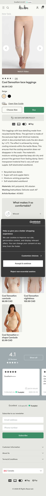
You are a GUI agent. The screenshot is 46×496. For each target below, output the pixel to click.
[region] (23, 382)
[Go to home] (23, 7)
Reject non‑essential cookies (23, 271)
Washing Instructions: (11, 190)
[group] (12, 279)
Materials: (6, 186)
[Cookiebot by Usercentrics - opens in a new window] (32, 222)
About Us (5, 453)
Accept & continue (23, 263)
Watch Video (23, 71)
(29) (16, 78)
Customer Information (11, 447)
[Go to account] (37, 7)
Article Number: (9, 193)
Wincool (16, 214)
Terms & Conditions (9, 459)
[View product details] (12, 297)
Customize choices (30, 256)
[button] (4, 96)
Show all (33, 357)
